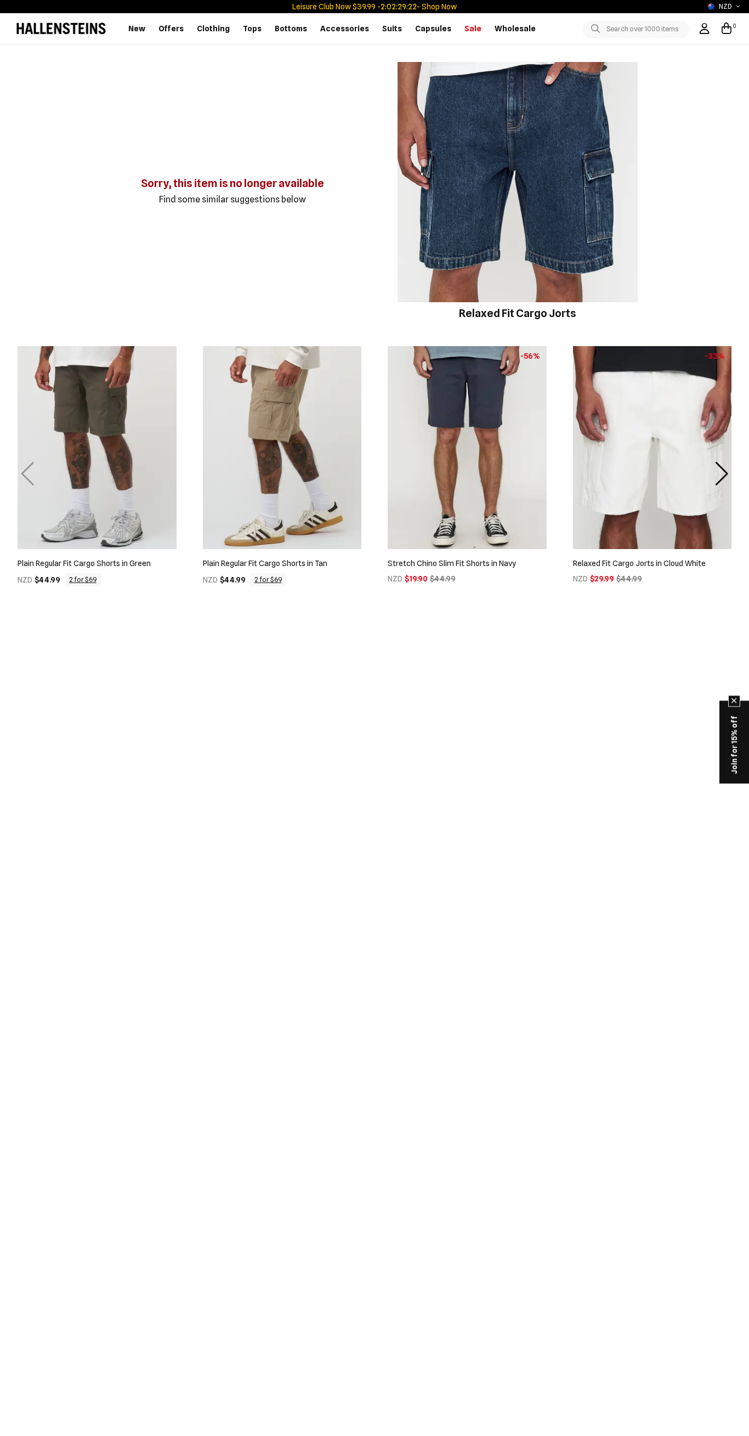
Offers (171, 28)
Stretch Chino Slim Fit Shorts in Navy (452, 563)
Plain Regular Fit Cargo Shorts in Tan (265, 563)
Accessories (344, 28)
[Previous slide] (27, 474)
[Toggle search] (597, 29)
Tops (252, 28)
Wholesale (515, 28)
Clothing (213, 28)
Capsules (433, 28)
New (136, 28)
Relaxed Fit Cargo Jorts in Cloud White (639, 563)
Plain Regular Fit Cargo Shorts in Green (84, 563)
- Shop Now (436, 6)
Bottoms (291, 28)
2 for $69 (83, 579)
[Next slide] (722, 474)
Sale (472, 28)
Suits (392, 28)
